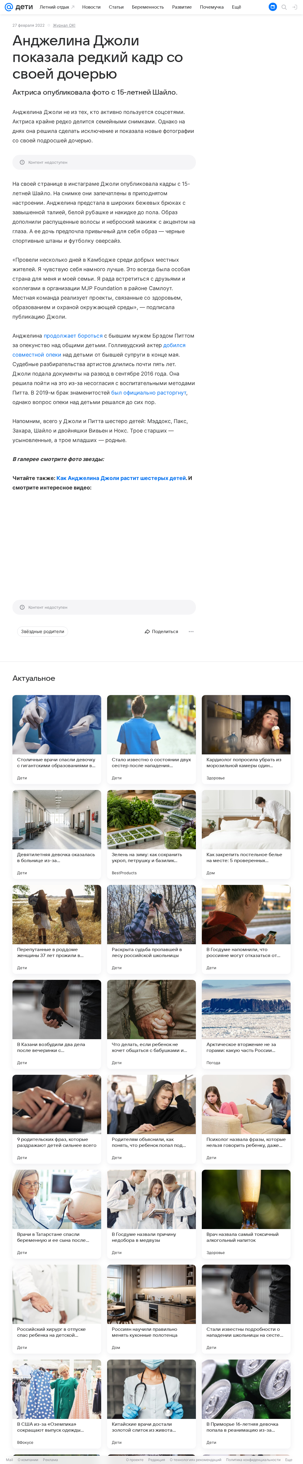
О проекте (135, 1459)
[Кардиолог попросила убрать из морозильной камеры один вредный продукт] (246, 739)
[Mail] (9, 7)
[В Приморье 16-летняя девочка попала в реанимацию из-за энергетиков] (246, 1404)
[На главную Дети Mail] (23, 7)
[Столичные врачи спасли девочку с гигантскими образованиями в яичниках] (56, 739)
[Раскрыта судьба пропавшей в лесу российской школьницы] (151, 929)
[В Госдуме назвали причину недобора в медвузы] (151, 1214)
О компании (28, 1459)
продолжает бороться (73, 336)
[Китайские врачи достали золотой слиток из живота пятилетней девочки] (151, 1404)
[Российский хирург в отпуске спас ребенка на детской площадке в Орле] (56, 1309)
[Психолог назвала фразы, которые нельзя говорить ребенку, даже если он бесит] (246, 1119)
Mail (9, 1459)
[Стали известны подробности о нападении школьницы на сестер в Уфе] (246, 1309)
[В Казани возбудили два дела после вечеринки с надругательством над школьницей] (56, 1024)
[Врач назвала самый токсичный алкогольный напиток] (246, 1214)
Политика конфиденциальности (253, 1459)
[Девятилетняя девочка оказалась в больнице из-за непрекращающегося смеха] (56, 834)
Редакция (156, 1459)
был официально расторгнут (148, 393)
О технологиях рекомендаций (195, 1459)
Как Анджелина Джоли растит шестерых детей (121, 478)
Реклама (50, 1459)
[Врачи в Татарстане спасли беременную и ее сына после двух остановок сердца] (56, 1214)
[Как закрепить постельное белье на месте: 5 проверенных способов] (246, 834)
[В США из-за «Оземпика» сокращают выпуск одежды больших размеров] (56, 1404)
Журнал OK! (64, 25)
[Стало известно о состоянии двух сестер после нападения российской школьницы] (151, 739)
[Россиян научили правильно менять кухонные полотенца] (151, 1309)
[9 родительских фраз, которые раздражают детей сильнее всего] (56, 1119)
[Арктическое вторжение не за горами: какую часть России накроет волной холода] (246, 1024)
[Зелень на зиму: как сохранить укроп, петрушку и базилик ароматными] (151, 834)
